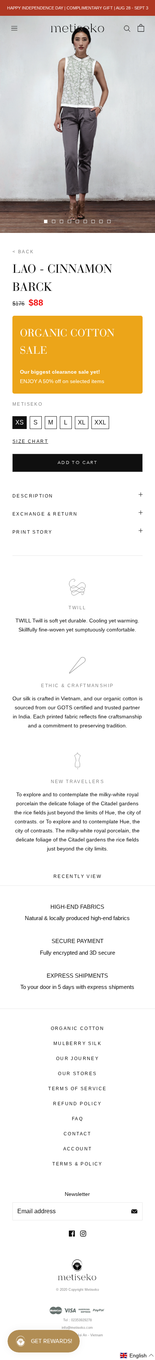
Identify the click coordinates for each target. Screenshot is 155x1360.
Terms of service (77, 1088)
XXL (100, 422)
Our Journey (77, 1058)
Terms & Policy (77, 1164)
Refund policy (77, 1103)
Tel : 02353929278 (77, 1320)
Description (32, 496)
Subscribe (134, 1211)
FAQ (77, 1118)
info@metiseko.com (77, 1328)
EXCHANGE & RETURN (45, 514)
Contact (77, 1133)
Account (77, 1149)
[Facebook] (72, 1233)
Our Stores (77, 1073)
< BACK (23, 251)
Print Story (32, 532)
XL (81, 422)
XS (19, 422)
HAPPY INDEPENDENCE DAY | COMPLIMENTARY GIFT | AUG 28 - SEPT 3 (77, 8)
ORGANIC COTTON (78, 1028)
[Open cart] (141, 28)
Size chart (30, 441)
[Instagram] (83, 1233)
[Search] (127, 27)
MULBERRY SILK (77, 1043)
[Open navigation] (14, 28)
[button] (137, 1355)
